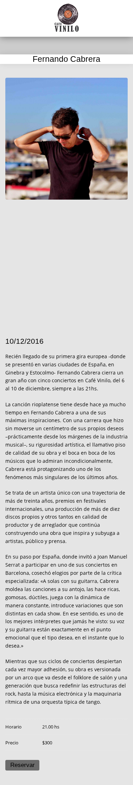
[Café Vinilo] (67, 18)
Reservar (22, 765)
